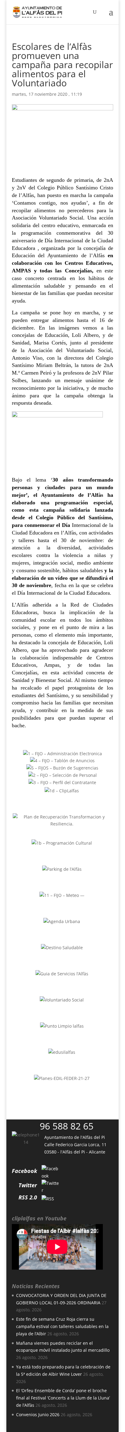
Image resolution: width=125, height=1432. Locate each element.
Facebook (24, 1170)
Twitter (28, 1185)
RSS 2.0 (28, 1197)
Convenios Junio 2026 (37, 1414)
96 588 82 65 (66, 1126)
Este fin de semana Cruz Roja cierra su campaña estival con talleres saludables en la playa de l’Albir (62, 1326)
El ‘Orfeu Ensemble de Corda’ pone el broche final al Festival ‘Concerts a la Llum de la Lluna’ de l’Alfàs (63, 1398)
